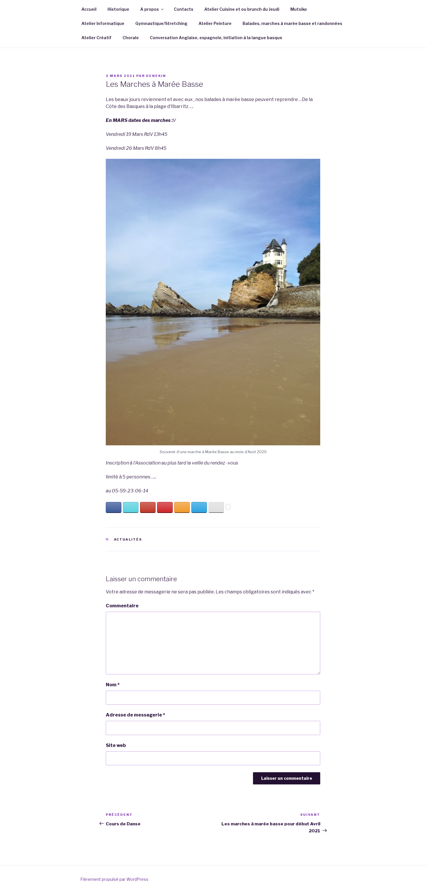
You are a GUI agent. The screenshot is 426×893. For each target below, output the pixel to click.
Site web (116, 745)
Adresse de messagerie (135, 715)
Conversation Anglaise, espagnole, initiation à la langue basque (216, 37)
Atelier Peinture (215, 23)
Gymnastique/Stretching (161, 23)
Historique (118, 9)
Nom (113, 684)
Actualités (128, 539)
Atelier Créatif (96, 37)
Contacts (183, 9)
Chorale (131, 37)
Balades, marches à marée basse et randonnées (292, 23)
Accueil (89, 9)
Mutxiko (298, 9)
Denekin (156, 76)
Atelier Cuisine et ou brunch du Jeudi (241, 9)
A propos (149, 9)
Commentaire (122, 605)
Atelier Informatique (102, 23)
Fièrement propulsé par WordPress (114, 879)
